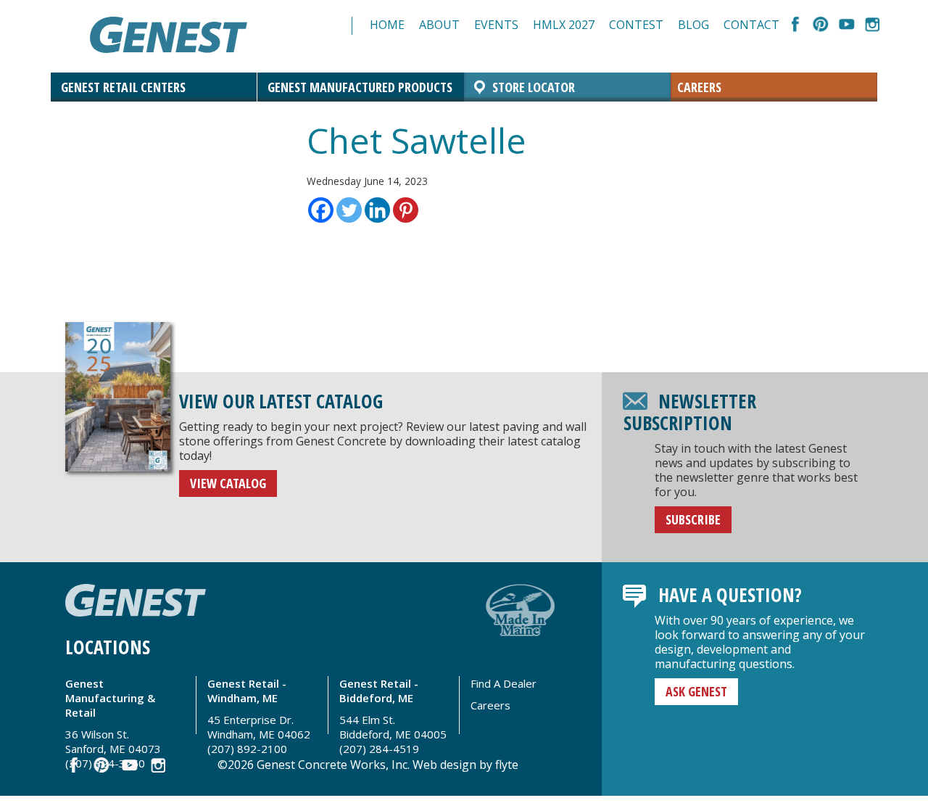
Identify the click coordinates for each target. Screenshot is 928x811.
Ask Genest (696, 691)
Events (496, 25)
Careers (699, 87)
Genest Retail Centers (123, 87)
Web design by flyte (465, 765)
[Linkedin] (377, 210)
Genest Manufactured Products (360, 87)
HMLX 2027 (563, 25)
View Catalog (228, 483)
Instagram (872, 26)
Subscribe (693, 519)
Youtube (846, 26)
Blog (693, 25)
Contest (636, 25)
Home (387, 25)
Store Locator (533, 87)
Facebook (796, 26)
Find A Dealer (503, 683)
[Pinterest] (405, 210)
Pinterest (821, 26)
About (439, 25)
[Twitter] (349, 210)
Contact (751, 25)
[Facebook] (321, 210)
